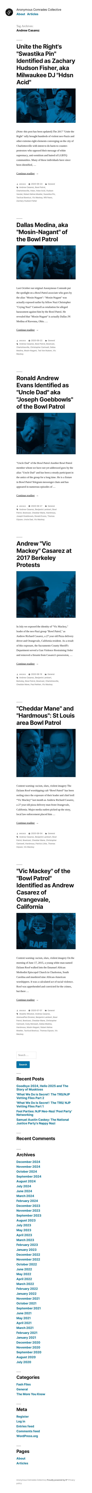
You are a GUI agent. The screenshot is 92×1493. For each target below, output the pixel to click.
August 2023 (26, 1220)
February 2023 (27, 1245)
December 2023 (28, 1206)
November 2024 (28, 1166)
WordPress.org (27, 1436)
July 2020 (23, 1362)
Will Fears (48, 197)
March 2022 (25, 1284)
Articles (32, 14)
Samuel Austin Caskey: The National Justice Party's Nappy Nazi (42, 1121)
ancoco (22, 184)
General (51, 184)
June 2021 (24, 1313)
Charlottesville (22, 191)
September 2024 (28, 1176)
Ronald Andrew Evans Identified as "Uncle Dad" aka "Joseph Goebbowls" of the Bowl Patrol (44, 392)
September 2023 (28, 1215)
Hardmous (50, 513)
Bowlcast (50, 344)
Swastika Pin (49, 194)
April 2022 (24, 1279)
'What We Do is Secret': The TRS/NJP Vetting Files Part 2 (43, 1096)
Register (22, 1416)
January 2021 (26, 1337)
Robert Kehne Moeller (33, 194)
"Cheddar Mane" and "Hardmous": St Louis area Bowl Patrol (45, 715)
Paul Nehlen (36, 684)
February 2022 (27, 1288)
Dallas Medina (45, 1024)
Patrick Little (41, 843)
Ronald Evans (40, 516)
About (20, 14)
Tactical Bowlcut (23, 197)
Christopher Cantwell (39, 347)
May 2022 (23, 1274)
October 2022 (26, 1264)
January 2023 (26, 1249)
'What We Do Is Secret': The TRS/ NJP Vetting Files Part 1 (43, 1104)
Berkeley (20, 681)
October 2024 (26, 1171)
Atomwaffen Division (25, 1017)
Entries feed (25, 1426)
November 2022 (28, 1259)
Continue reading (27, 173)
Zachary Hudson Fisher (26, 201)
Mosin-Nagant (30, 350)
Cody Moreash (31, 1024)
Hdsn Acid (40, 191)
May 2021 (23, 1318)
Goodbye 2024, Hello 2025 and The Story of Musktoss (42, 1087)
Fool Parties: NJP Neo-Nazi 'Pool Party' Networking (44, 1113)
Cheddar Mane (38, 513)
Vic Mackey (37, 197)
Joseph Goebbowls (24, 516)
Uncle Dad (28, 519)
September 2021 (28, 1308)
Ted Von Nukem (45, 350)
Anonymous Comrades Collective (38, 9)
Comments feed (28, 1431)
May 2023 (23, 1230)
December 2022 (28, 1254)
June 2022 (24, 1269)
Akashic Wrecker (26, 1014)
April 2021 (24, 1323)
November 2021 (28, 1298)
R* (67, 1480)
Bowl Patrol (40, 187)
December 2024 (28, 1162)
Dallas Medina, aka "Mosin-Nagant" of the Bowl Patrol (42, 232)
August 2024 (26, 1181)
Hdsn (32, 191)
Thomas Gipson (47, 1031)
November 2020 (28, 1347)
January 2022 (26, 1293)
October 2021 (26, 1303)
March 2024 (25, 1196)
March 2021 (25, 1328)
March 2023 (25, 1240)
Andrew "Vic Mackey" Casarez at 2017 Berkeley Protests (44, 554)
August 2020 (26, 1357)
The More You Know (30, 1394)
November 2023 (28, 1210)
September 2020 (28, 1352)
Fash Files (23, 1384)
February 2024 (27, 1201)
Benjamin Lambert (43, 509)
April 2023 (24, 1235)
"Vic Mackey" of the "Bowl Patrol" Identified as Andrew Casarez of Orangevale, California (45, 888)
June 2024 (24, 1191)
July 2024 (23, 1186)
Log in (20, 1421)
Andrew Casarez (26, 187)
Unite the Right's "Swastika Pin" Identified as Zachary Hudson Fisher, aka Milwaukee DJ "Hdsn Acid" (45, 64)
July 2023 (23, 1225)
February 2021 (26, 1333)
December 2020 (28, 1342)
